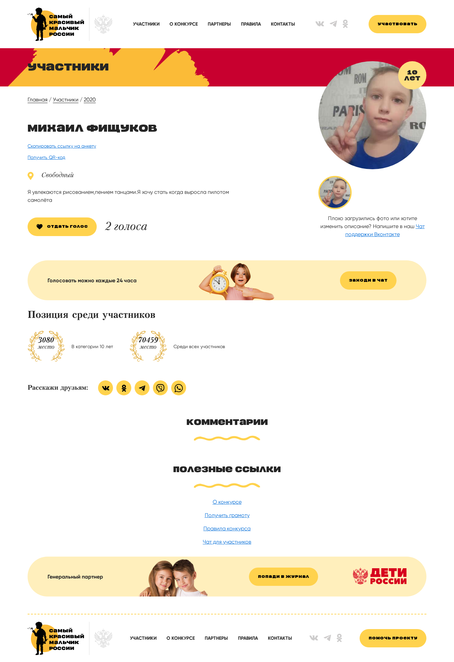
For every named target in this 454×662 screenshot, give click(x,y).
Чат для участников (227, 542)
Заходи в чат (368, 280)
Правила (251, 24)
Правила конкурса (227, 528)
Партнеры (219, 24)
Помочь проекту (393, 638)
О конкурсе (184, 24)
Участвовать (397, 24)
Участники (146, 24)
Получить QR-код (46, 157)
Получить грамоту (227, 515)
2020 (90, 99)
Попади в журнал (283, 576)
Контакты (283, 24)
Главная (38, 99)
